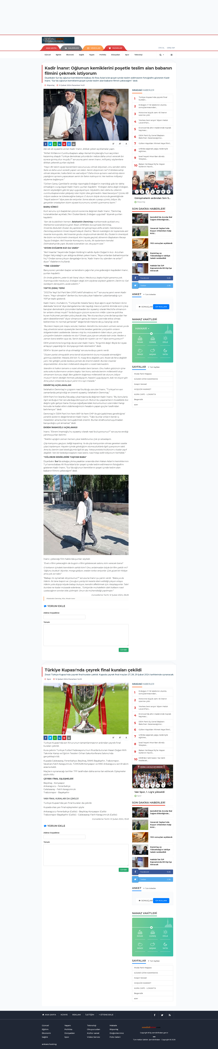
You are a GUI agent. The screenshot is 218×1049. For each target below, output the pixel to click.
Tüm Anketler (150, 294)
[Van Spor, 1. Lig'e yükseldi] (152, 778)
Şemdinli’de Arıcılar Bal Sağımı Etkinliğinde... (161, 218)
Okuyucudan (93, 1029)
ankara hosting (49, 1044)
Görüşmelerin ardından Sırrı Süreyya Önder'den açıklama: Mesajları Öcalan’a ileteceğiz (152, 198)
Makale (113, 1025)
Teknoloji (138, 55)
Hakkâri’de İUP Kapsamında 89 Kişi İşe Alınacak (161, 268)
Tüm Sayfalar (155, 367)
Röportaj (141, 202)
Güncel (48, 55)
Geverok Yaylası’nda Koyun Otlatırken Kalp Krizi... (160, 230)
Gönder (123, 650)
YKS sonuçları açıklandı (161, 243)
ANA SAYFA (51, 48)
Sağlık (81, 55)
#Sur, (64, 598)
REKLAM (76, 1014)
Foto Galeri (115, 1037)
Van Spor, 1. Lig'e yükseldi (149, 792)
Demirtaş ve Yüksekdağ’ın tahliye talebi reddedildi (160, 255)
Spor (127, 55)
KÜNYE (64, 1014)
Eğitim (58, 55)
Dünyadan (115, 55)
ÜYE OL (161, 48)
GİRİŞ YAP (171, 48)
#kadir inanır (70, 598)
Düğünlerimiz (117, 1033)
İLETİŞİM (89, 1014)
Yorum (47, 622)
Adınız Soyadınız (51, 613)
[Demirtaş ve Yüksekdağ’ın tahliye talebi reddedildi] (140, 256)
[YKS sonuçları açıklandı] (140, 243)
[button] (143, 328)
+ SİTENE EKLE (106, 1014)
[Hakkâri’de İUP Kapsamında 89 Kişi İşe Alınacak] (140, 268)
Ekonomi (70, 55)
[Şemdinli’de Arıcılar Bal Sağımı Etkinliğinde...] (140, 218)
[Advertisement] (109, 17)
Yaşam (91, 55)
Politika (103, 55)
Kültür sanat (93, 1033)
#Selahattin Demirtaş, (54, 598)
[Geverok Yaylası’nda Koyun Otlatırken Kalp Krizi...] (140, 231)
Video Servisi (93, 1037)
